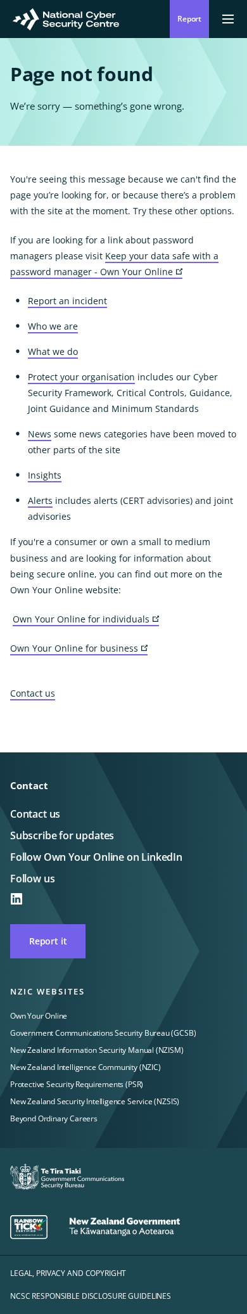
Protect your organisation (81, 377)
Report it (47, 941)
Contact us (32, 693)
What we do (53, 351)
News (39, 434)
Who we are (53, 326)
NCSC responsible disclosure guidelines (90, 1296)
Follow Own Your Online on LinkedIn (96, 857)
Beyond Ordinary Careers (54, 1118)
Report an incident (67, 301)
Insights (44, 475)
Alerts (40, 500)
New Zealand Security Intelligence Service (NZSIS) (94, 1101)
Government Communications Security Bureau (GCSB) (103, 1032)
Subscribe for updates (62, 835)
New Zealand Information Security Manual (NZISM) (97, 1050)
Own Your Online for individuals (86, 619)
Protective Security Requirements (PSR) (76, 1084)
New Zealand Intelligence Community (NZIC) (85, 1067)
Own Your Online (38, 1015)
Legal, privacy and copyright (68, 1273)
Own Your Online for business (79, 648)
